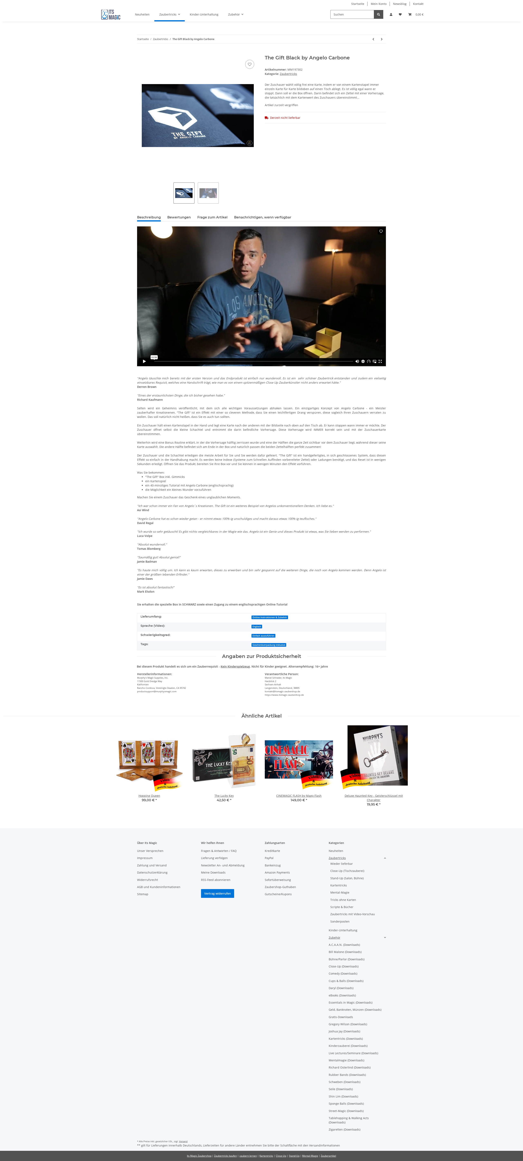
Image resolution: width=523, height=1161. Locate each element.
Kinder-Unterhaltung (343, 930)
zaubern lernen (248, 1156)
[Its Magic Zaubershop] (110, 14)
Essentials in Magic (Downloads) (350, 1002)
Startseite (357, 4)
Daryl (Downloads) (341, 988)
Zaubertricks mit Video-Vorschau (352, 914)
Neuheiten (336, 851)
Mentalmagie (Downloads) (346, 1060)
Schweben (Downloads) (344, 1082)
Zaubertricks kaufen (225, 1156)
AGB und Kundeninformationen (158, 887)
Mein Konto (379, 4)
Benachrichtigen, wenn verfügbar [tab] (262, 217)
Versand (183, 1141)
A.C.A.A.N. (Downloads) (344, 945)
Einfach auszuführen (263, 635)
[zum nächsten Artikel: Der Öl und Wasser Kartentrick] (382, 39)
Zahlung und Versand (152, 865)
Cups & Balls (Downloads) (346, 981)
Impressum (145, 858)
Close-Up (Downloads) (344, 966)
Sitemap (142, 894)
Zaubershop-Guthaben (280, 887)
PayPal (269, 858)
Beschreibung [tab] (149, 217)
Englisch (257, 626)
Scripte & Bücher (341, 907)
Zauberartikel (328, 1156)
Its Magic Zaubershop (199, 1156)
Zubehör (334, 937)
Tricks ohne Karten (343, 900)
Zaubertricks (288, 74)
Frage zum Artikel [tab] (212, 217)
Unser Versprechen (150, 851)
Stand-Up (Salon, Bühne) (347, 878)
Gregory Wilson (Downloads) (348, 1024)
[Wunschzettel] (400, 14)
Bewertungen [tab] (179, 217)
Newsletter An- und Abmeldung (223, 865)
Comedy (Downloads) (343, 973)
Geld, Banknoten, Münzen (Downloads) (355, 1010)
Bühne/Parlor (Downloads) (346, 959)
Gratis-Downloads (341, 1017)
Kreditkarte (272, 851)
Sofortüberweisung (278, 880)
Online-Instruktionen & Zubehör (270, 617)
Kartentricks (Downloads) (346, 1039)
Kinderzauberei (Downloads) (348, 1046)
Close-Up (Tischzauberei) (347, 871)
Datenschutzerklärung (152, 872)
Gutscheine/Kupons (278, 894)
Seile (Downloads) (341, 1089)
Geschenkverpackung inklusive (269, 644)
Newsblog (400, 4)
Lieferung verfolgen (214, 858)
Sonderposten (340, 921)
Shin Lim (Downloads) (343, 1096)
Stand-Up (294, 1156)
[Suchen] (378, 14)
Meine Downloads (213, 872)
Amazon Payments (277, 872)
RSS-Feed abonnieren (215, 880)
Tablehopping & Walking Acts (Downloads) (349, 1120)
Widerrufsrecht (147, 880)
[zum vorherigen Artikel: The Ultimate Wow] (373, 39)
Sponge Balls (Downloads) (346, 1103)
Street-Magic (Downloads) (346, 1111)
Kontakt (418, 4)
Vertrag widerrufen (217, 893)
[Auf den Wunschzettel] (249, 64)
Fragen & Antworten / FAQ (219, 851)
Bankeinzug (273, 865)
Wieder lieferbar (341, 864)
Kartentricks (338, 885)
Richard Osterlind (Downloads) (350, 1067)
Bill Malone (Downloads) (345, 952)
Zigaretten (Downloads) (344, 1129)
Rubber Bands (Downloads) (347, 1075)
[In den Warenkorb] (140, 52)
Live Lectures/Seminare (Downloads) (353, 1053)
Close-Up (281, 1156)
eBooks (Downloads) (342, 995)
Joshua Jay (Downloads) (344, 1031)
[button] (391, 14)
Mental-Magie (339, 892)
